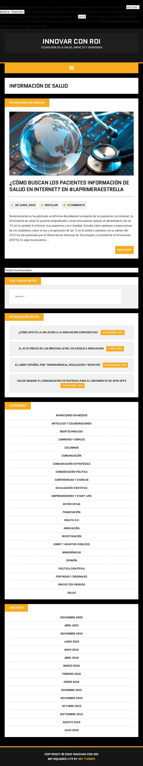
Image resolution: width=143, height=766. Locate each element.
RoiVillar (51, 205)
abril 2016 (71, 658)
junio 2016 (71, 641)
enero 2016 (71, 682)
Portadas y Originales (71, 576)
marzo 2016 (71, 666)
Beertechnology (71, 431)
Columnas (71, 447)
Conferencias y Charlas (71, 480)
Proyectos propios (71, 584)
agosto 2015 (71, 722)
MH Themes (86, 759)
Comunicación (71, 455)
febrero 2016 (71, 674)
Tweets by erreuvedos (18, 270)
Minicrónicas (71, 552)
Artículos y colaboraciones (71, 423)
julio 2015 (71, 730)
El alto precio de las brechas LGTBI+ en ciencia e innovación (61, 348)
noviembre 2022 (71, 617)
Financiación (71, 512)
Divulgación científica (71, 488)
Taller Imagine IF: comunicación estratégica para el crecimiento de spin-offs (71, 381)
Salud (71, 593)
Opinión (71, 560)
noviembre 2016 (72, 633)
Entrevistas (71, 504)
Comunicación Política (72, 472)
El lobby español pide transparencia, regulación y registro (57, 365)
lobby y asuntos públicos (71, 544)
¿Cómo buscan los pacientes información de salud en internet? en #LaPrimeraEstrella (69, 186)
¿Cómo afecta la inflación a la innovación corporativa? (58, 332)
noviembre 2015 (72, 698)
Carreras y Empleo (71, 439)
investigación (71, 536)
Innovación (72, 528)
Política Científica (72, 568)
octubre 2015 (71, 706)
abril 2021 (71, 625)
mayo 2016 (71, 650)
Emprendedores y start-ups (71, 496)
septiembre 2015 (71, 714)
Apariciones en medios (71, 415)
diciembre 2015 (71, 690)
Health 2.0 (71, 520)
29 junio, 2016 (25, 205)
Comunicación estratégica (71, 464)
